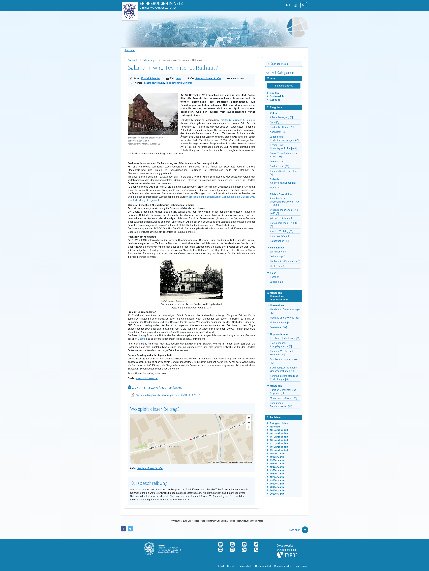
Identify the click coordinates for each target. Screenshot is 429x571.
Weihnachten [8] (278, 251)
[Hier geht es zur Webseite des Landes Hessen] (129, 5)
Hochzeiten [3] (277, 266)
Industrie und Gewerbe (179, 82)
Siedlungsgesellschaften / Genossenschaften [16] (283, 369)
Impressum (301, 566)
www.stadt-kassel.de (147, 378)
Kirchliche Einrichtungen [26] (285, 338)
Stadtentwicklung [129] (282, 127)
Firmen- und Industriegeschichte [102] (283, 146)
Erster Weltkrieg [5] (280, 236)
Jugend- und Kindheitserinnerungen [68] (284, 138)
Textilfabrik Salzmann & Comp (236, 120)
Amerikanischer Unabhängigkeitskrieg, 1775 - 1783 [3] (285, 201)
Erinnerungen (150, 60)
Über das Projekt (279, 63)
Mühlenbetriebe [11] (280, 322)
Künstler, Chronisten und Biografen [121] (283, 391)
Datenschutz (245, 566)
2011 (178, 78)
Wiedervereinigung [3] (281, 218)
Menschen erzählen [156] (283, 398)
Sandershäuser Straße (208, 78)
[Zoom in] (248, 417)
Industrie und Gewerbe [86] (284, 317)
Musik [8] (275, 187)
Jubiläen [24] (277, 281)
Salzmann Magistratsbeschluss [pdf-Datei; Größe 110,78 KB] (168, 395)
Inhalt (221, 566)
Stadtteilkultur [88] (279, 166)
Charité (141, 338)
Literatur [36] (277, 161)
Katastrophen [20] (279, 240)
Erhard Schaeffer (150, 78)
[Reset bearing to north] (248, 427)
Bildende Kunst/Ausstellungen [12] (283, 181)
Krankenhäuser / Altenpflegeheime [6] (281, 344)
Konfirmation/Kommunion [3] (285, 261)
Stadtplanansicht (284, 85)
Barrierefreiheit (263, 566)
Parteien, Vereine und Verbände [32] (281, 352)
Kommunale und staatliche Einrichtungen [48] (284, 377)
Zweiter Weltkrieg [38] (281, 231)
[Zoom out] (248, 422)
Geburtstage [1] (278, 256)
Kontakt (231, 566)
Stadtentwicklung (154, 82)
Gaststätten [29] (278, 327)
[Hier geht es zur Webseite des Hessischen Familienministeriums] (167, 544)
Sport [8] (274, 122)
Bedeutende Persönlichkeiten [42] (281, 404)
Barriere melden (282, 566)
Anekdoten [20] (278, 131)
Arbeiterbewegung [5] (281, 117)
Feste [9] (274, 276)
